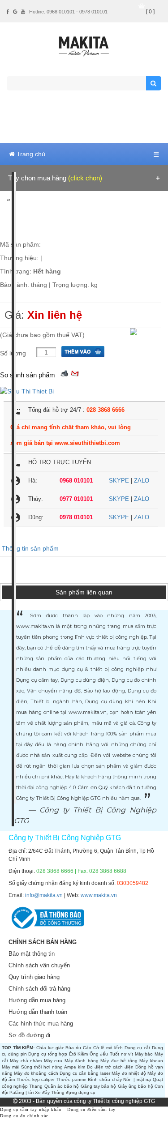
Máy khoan (151, 1060)
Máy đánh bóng (82, 1060)
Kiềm (83, 1053)
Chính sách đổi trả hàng (39, 988)
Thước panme (71, 1079)
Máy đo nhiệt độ (129, 1073)
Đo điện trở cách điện (110, 1066)
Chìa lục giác (50, 1047)
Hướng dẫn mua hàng (37, 1000)
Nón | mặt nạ (137, 1079)
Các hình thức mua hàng (41, 1023)
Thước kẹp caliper (36, 1079)
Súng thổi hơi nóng (42, 1066)
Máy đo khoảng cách (36, 1073)
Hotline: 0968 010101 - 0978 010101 (68, 11)
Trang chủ (30, 154)
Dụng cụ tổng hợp (47, 1053)
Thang (36, 1086)
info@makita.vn (44, 895)
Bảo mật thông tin (32, 953)
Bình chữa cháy (104, 1079)
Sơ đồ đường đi (29, 1035)
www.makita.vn (99, 895)
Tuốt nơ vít (121, 1053)
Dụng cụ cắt (138, 1047)
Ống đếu (99, 1053)
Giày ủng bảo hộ (135, 1086)
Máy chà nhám (26, 1060)
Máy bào (144, 1053)
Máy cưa (53, 1060)
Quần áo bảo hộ (61, 1086)
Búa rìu (73, 1047)
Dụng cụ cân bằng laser (85, 1073)
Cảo (87, 1047)
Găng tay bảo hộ (98, 1086)
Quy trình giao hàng (34, 977)
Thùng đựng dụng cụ (73, 1092)
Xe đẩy (42, 1092)
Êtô (72, 1053)
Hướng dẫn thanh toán (38, 1012)
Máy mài (10, 1066)
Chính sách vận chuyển (39, 965)
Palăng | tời (21, 1092)
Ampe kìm (74, 1066)
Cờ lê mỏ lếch (108, 1047)
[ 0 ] (150, 12)
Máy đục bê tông (119, 1060)
